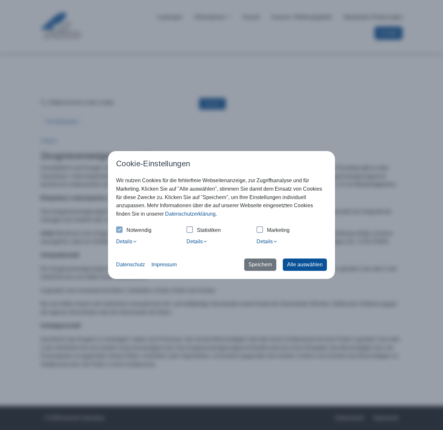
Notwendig (138, 230)
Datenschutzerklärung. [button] (191, 214)
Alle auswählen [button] (305, 264)
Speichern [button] (260, 264)
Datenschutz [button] (130, 264)
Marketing (278, 230)
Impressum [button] (164, 264)
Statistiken (209, 230)
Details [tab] (124, 241)
